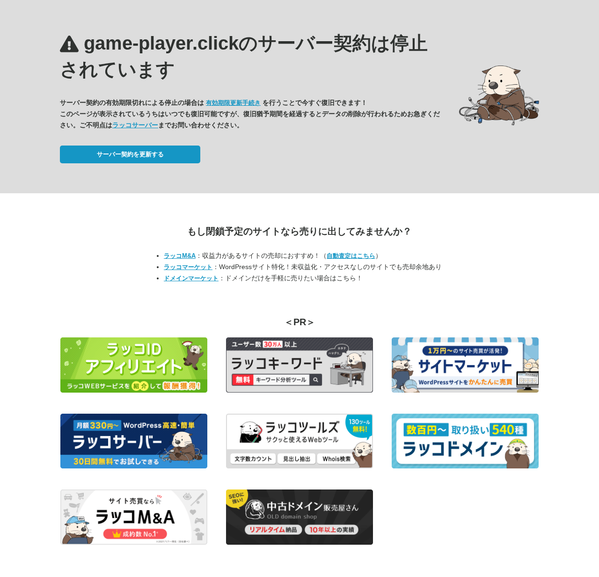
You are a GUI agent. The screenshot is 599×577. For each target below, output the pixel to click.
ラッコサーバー (135, 125)
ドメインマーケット (191, 278)
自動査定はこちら (351, 255)
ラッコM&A (180, 255)
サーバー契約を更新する (130, 154)
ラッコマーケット (188, 266)
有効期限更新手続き (233, 102)
